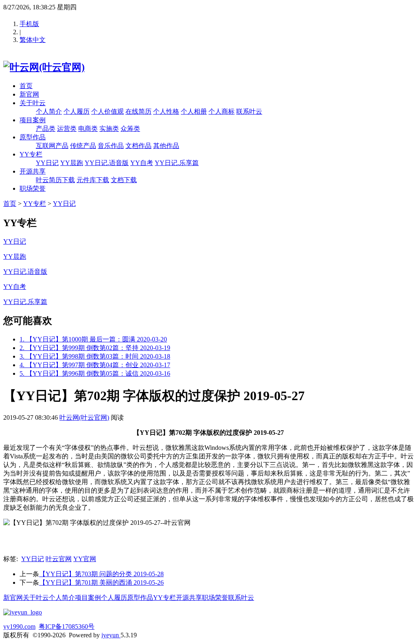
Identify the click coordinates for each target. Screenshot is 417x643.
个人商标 (221, 111)
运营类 (67, 128)
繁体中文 (33, 39)
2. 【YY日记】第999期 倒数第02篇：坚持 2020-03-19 (95, 347)
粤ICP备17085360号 (66, 626)
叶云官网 (59, 558)
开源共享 (33, 171)
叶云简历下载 (55, 179)
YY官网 (84, 558)
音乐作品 (111, 145)
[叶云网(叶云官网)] (44, 67)
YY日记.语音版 (107, 162)
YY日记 (47, 162)
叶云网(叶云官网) (84, 417)
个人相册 (194, 111)
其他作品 (166, 145)
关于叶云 (33, 102)
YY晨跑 (71, 162)
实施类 (109, 128)
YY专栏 (31, 154)
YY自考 (141, 162)
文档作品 (138, 145)
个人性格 (166, 111)
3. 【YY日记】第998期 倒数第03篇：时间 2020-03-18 (95, 356)
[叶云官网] (22, 612)
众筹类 (130, 128)
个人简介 (49, 111)
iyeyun (111, 635)
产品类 (45, 128)
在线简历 (138, 111)
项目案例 (33, 120)
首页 (26, 85)
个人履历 (77, 111)
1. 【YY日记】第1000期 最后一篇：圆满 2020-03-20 (93, 339)
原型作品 (33, 137)
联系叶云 (249, 111)
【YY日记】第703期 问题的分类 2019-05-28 (101, 573)
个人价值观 (107, 111)
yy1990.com (19, 626)
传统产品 (83, 145)
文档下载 (124, 179)
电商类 (88, 128)
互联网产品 (52, 145)
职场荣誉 (33, 188)
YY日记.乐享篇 (177, 162)
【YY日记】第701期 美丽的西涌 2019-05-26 (101, 582)
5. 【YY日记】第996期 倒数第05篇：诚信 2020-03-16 (95, 373)
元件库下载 (93, 179)
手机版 (29, 23)
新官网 (29, 94)
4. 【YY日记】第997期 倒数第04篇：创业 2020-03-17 (95, 364)
